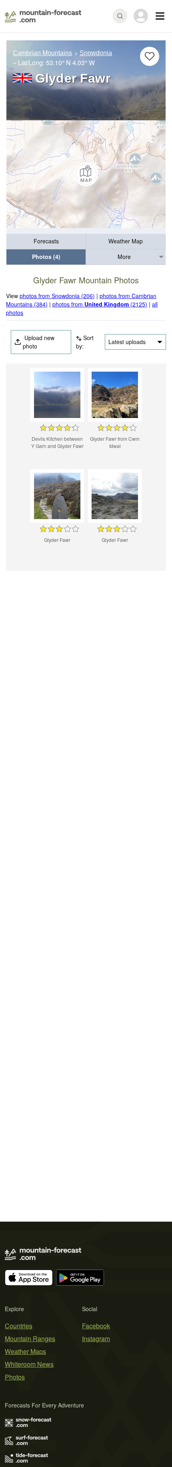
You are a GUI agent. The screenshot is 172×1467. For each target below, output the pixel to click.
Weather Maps (25, 1351)
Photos (15, 1376)
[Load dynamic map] (86, 174)
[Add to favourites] (149, 56)
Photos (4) (46, 257)
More (124, 257)
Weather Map (125, 241)
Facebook (96, 1325)
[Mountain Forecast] (43, 16)
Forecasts (46, 241)
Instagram (96, 1338)
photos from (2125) (99, 304)
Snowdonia (96, 53)
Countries (18, 1325)
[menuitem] (46, 241)
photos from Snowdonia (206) (57, 296)
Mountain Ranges (30, 1338)
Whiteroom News (29, 1364)
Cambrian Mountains (42, 53)
